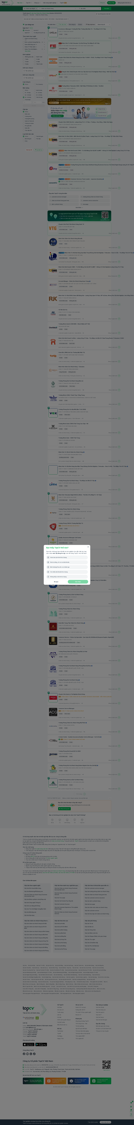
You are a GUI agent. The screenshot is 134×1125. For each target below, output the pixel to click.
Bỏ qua (56, 582)
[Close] (88, 547)
